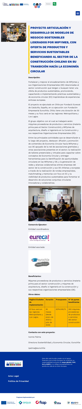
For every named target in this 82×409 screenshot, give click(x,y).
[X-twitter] (37, 4)
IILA (43, 364)
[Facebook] (40, 4)
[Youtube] (36, 7)
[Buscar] (54, 4)
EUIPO (48, 364)
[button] (78, 13)
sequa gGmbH (66, 362)
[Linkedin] (34, 4)
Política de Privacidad (18, 381)
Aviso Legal (13, 376)
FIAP (73, 362)
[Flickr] (38, 7)
